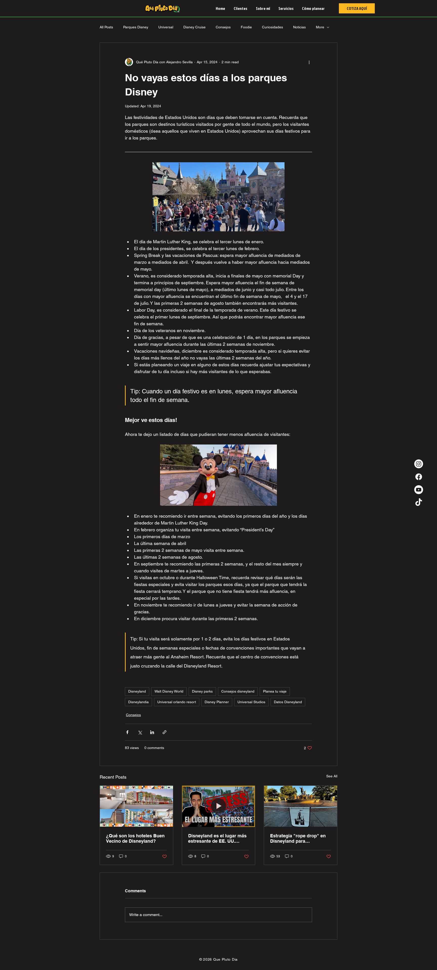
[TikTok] (418, 502)
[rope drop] (300, 806)
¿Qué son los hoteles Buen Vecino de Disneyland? (135, 838)
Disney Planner (217, 702)
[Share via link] (164, 732)
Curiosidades (272, 27)
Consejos (223, 27)
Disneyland (137, 691)
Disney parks (202, 691)
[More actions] (309, 62)
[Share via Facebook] (127, 732)
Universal (165, 27)
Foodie (246, 27)
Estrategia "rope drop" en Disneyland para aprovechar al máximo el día (298, 838)
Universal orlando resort (176, 702)
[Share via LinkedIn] (152, 732)
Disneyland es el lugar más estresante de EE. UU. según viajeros (217, 838)
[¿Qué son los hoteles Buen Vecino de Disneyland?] (136, 806)
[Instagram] (418, 463)
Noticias (299, 27)
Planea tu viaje (275, 691)
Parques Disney (135, 27)
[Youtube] (418, 489)
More (320, 27)
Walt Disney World (169, 691)
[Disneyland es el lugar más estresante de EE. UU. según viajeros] (218, 806)
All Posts (106, 27)
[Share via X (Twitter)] (139, 732)
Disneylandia (138, 702)
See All (331, 776)
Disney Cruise (194, 27)
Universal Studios (251, 702)
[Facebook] (418, 476)
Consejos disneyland (237, 691)
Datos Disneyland (288, 702)
